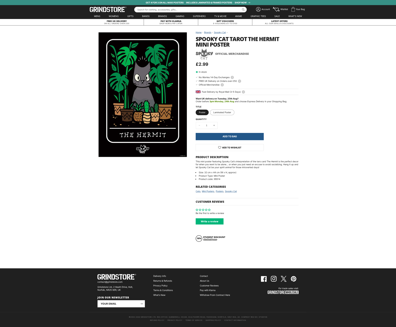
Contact (204, 276)
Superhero (199, 16)
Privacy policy (175, 320)
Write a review (209, 221)
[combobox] (190, 9)
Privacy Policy (160, 285)
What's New (295, 16)
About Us (204, 280)
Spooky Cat (231, 191)
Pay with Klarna (207, 290)
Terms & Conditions (163, 290)
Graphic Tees (258, 16)
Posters (219, 191)
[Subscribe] (141, 303)
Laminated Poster (222, 112)
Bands (146, 16)
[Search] (243, 9)
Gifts (130, 16)
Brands (162, 16)
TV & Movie (220, 16)
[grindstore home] (121, 277)
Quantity (201, 119)
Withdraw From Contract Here (215, 295)
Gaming (180, 16)
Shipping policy (213, 320)
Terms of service (193, 320)
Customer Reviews (209, 285)
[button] (298, 9)
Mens (97, 16)
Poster (202, 112)
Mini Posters (208, 191)
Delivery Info (159, 276)
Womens (114, 16)
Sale (277, 16)
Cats (198, 191)
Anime (238, 16)
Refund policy (157, 320)
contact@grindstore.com (110, 282)
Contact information (235, 320)
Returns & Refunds (162, 280)
